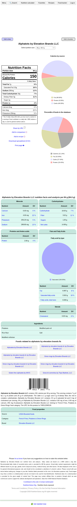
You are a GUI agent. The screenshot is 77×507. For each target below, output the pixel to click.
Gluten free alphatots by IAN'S (19, 373)
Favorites (41, 3)
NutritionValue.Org (29, 485)
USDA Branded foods (26, 414)
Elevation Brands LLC (27, 423)
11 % (72, 215)
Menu (4, 3)
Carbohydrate (45, 211)
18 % (72, 295)
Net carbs (44, 224)
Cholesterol (44, 316)
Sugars (43, 220)
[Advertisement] (38, 20)
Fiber (42, 215)
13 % (34, 224)
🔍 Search (13, 3)
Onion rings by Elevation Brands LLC (57, 356)
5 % (34, 220)
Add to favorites (68, 39)
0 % (34, 211)
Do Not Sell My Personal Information (52, 488)
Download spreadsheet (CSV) (19, 141)
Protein (4, 241)
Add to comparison (18, 132)
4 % (34, 241)
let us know (19, 458)
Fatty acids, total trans (48, 300)
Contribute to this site (31, 482)
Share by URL (18, 128)
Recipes (51, 3)
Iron (3, 215)
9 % (72, 291)
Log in (72, 3)
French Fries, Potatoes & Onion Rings (32, 418)
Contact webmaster (46, 482)
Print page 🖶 (19, 145)
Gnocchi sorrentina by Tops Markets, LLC (57, 373)
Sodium (4, 224)
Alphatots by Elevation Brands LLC (19, 347)
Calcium (5, 211)
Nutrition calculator (27, 3)
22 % (34, 215)
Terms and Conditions (19, 488)
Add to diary (7, 39)
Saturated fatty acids (48, 295)
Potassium (5, 220)
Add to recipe (18, 136)
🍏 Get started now (38, 504)
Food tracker (62, 3)
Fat (41, 291)
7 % (72, 211)
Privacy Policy (33, 488)
